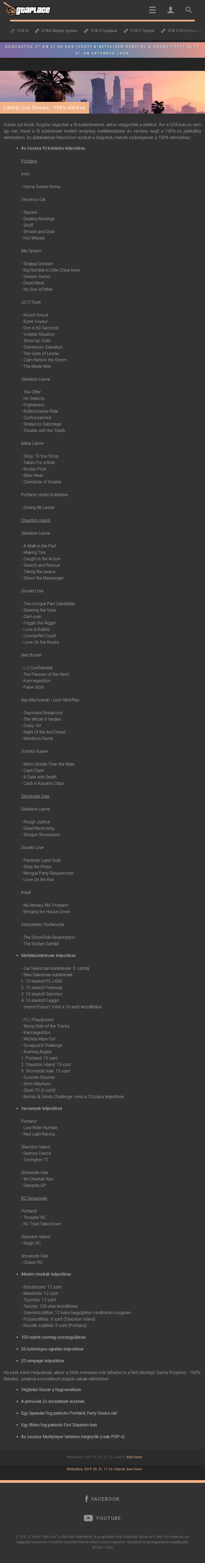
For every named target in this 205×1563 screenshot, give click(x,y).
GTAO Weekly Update (59, 31)
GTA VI (22, 31)
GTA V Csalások (104, 31)
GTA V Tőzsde (143, 31)
